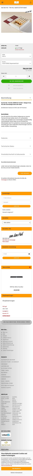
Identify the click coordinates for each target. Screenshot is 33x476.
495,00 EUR (16, 290)
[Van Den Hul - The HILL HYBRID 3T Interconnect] (16, 22)
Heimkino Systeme (6, 387)
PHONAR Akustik (5, 421)
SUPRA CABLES (16, 411)
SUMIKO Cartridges (17, 410)
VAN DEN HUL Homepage (8, 240)
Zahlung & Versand (7, 341)
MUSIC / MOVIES (5, 381)
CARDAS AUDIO (5, 406)
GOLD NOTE (4, 416)
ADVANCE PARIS (5, 397)
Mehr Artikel (5, 241)
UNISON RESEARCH (17, 416)
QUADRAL (14, 397)
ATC (2, 400)
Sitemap (5, 348)
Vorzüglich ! (5, 311)
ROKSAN (14, 402)
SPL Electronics (16, 406)
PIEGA (2, 423)
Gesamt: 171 (5, 313)
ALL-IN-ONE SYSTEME (6, 368)
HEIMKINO (3, 374)
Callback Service (7, 337)
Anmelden (16, 206)
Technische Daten (7, 146)
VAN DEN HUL (15, 418)
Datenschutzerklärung (6, 465)
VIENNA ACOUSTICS (17, 419)
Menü (2, 2)
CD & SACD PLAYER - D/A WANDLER (10, 362)
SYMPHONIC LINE (16, 413)
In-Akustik (3, 418)
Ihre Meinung (25, 173)
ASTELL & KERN (5, 398)
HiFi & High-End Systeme (7, 385)
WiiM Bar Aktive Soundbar (16, 287)
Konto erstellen (6, 210)
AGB (4, 334)
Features (4, 138)
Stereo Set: (4, 73)
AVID (2, 405)
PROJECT (3, 424)
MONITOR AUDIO (5, 419)
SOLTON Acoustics (17, 405)
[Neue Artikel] (30, 267)
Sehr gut (4, 306)
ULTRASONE (15, 415)
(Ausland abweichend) (19, 49)
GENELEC (3, 415)
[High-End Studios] (16, 2)
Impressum (5, 339)
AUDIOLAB (3, 403)
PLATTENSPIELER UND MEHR (8, 359)
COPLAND (3, 410)
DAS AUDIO (4, 411)
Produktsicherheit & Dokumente (13, 154)
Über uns (5, 332)
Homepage (4, 180)
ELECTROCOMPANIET (6, 413)
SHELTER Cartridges (17, 403)
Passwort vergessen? (7, 212)
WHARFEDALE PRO (16, 423)
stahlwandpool (6, 316)
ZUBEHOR (3, 379)
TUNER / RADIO (5, 370)
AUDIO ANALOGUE (5, 402)
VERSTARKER (4, 364)
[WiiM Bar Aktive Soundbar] (16, 277)
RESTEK (14, 400)
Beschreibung (6, 98)
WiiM (13, 424)
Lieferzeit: (3, 48)
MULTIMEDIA (4, 372)
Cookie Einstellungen (8, 350)
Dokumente (6, 347)
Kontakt (5, 336)
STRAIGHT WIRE (16, 408)
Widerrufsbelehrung (8, 343)
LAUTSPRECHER (5, 366)
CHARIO (3, 408)
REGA (13, 398)
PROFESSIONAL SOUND (7, 383)
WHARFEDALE (15, 421)
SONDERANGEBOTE (5, 377)
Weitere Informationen (16, 472)
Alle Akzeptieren (16, 468)
